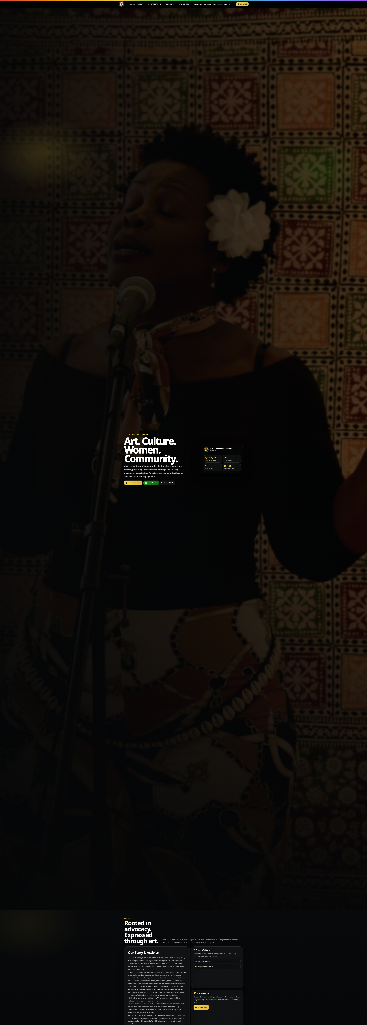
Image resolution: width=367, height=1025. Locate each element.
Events (227, 4)
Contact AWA (169, 483)
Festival (198, 4)
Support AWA (202, 1007)
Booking (170, 4)
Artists (207, 4)
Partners (217, 4)
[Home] (121, 4)
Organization (154, 4)
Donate (243, 4)
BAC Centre (184, 4)
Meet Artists (152, 483)
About (140, 4)
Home (132, 4)
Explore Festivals (134, 483)
